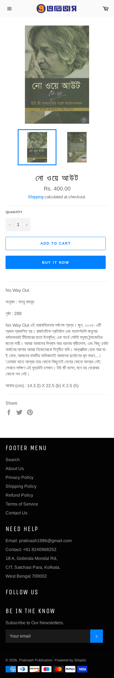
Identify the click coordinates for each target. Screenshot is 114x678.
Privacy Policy (19, 477)
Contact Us (16, 513)
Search (13, 459)
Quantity (14, 212)
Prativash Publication (35, 660)
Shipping (35, 196)
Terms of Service (22, 504)
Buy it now (55, 262)
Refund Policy (19, 495)
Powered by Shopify (70, 660)
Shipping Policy (21, 486)
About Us (15, 468)
